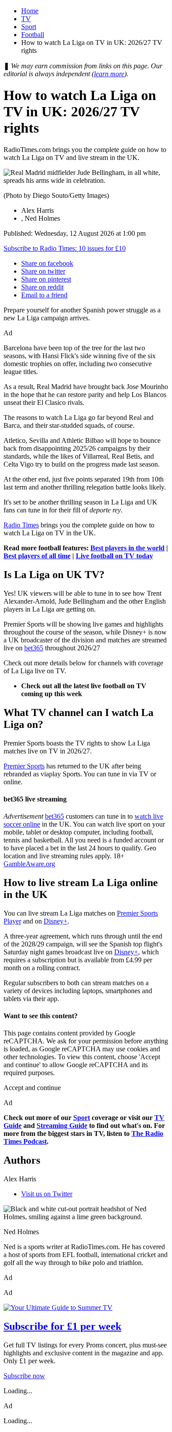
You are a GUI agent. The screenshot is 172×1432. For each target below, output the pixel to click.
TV (26, 18)
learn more (109, 74)
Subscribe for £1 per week (62, 1326)
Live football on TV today (114, 556)
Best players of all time (37, 556)
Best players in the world (127, 548)
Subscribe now (24, 1376)
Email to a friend (44, 295)
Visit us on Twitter (46, 1194)
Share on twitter (43, 271)
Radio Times (21, 525)
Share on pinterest (46, 279)
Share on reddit (42, 287)
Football (32, 34)
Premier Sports (24, 766)
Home (29, 11)
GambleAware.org (29, 864)
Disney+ (55, 921)
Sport (28, 26)
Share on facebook (47, 263)
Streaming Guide (62, 1125)
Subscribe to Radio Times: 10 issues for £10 (65, 248)
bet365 (33, 648)
